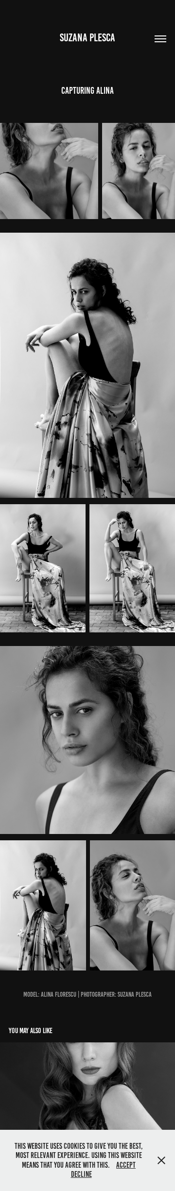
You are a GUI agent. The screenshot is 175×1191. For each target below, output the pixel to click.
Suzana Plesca (87, 38)
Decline (81, 1174)
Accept (126, 1165)
